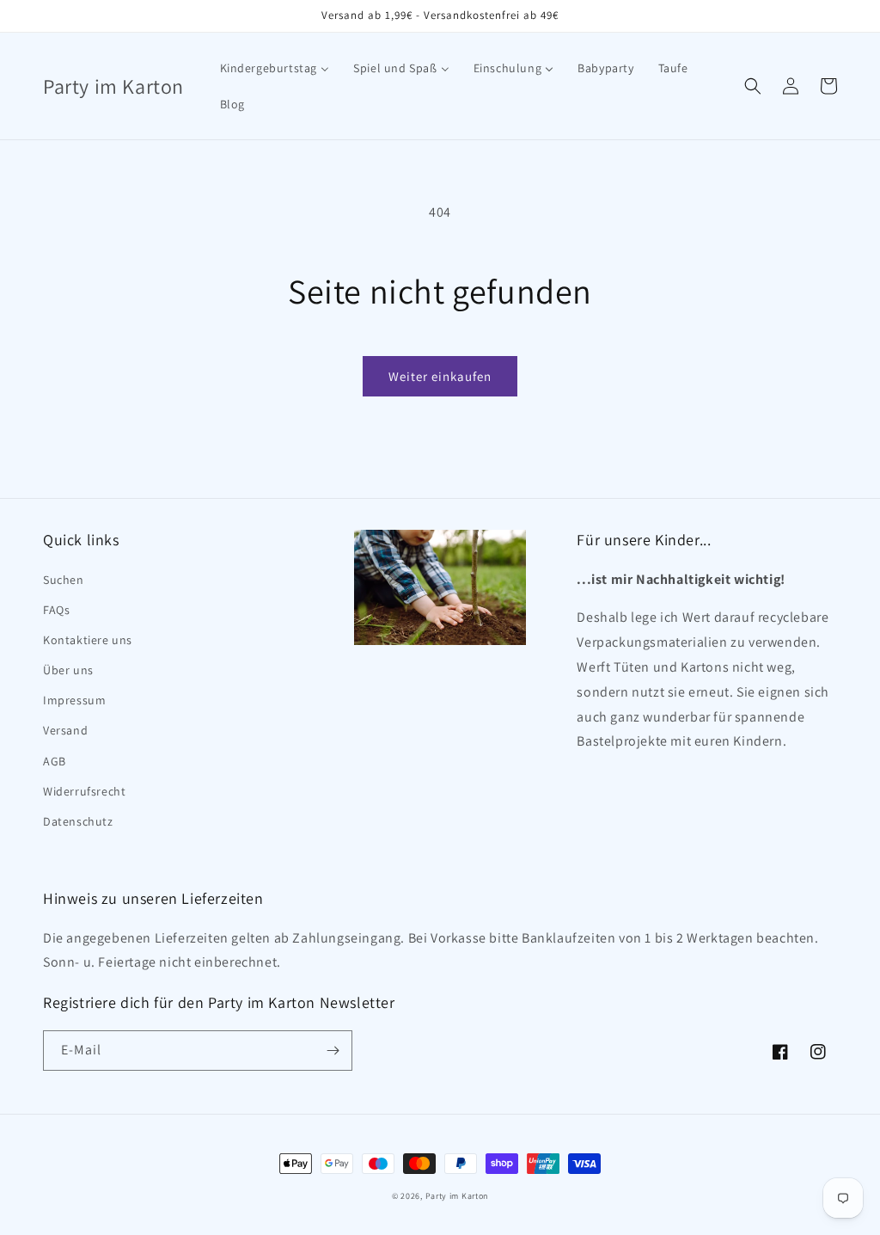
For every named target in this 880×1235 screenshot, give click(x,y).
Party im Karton (457, 1195)
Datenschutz (78, 821)
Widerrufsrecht (84, 791)
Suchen (63, 579)
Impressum (74, 700)
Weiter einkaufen (440, 376)
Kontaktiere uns (87, 640)
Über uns (68, 670)
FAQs (56, 610)
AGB (54, 761)
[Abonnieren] (332, 1050)
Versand (65, 730)
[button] (753, 86)
